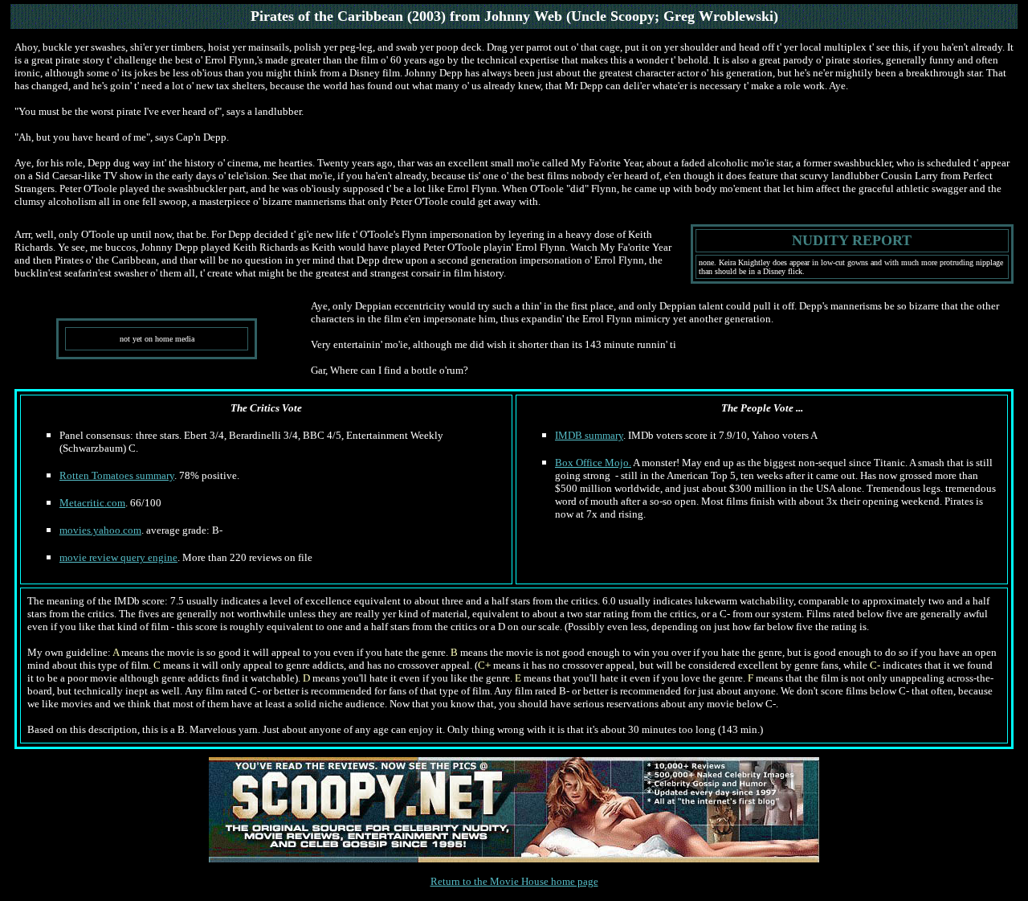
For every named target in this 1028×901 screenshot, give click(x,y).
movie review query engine (118, 557)
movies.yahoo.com (100, 530)
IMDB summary (589, 435)
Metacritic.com (92, 503)
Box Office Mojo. (593, 463)
